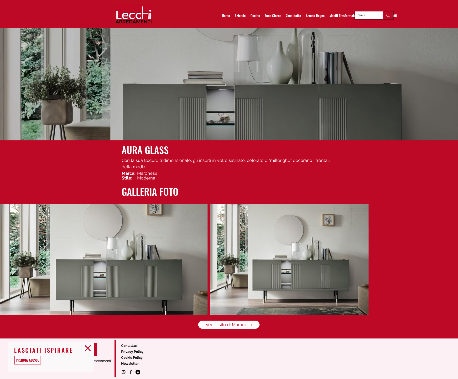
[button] (88, 348)
